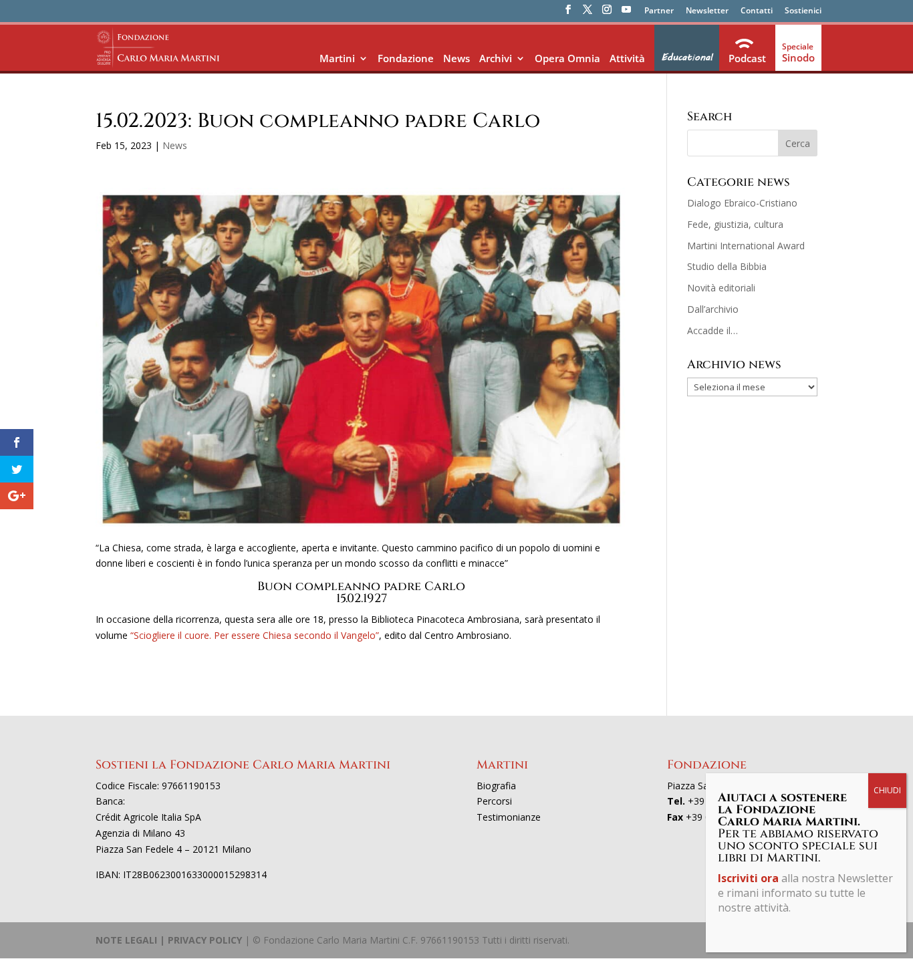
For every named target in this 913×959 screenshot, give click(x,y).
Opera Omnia (567, 58)
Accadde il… (712, 330)
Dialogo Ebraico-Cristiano (742, 202)
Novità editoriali (721, 287)
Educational (686, 57)
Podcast (747, 58)
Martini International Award (746, 245)
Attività (627, 58)
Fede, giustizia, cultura (735, 224)
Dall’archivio (713, 309)
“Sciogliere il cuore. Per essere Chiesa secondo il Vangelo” (254, 635)
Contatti (757, 11)
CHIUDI (887, 790)
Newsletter (707, 11)
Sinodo (798, 57)
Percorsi (494, 801)
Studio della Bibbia (727, 266)
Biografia (496, 785)
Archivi (495, 58)
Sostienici (803, 11)
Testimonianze (509, 817)
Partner (659, 11)
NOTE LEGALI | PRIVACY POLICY (169, 940)
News (456, 58)
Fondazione (406, 58)
